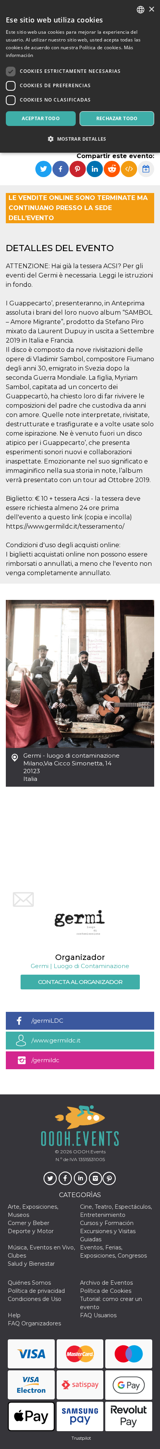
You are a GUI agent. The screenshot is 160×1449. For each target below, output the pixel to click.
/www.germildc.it (55, 1040)
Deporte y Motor (31, 1231)
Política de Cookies (105, 1290)
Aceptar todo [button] (41, 118)
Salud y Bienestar (31, 1263)
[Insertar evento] (129, 169)
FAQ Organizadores (34, 1323)
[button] (80, 139)
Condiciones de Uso (34, 1299)
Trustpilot (81, 1438)
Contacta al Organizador (80, 982)
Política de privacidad (36, 1290)
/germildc (45, 1060)
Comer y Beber (28, 1223)
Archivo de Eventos (106, 1282)
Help (14, 1315)
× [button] (151, 9)
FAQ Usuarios (98, 1315)
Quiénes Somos (29, 1282)
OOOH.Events (89, 1151)
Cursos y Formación (107, 1223)
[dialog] (80, 76)
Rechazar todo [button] (117, 118)
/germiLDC (47, 1020)
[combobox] (140, 10)
